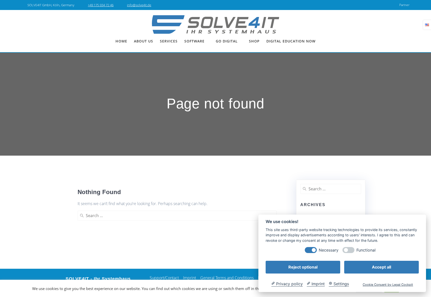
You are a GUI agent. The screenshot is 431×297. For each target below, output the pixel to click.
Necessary (328, 250)
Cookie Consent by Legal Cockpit (388, 284)
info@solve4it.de (139, 5)
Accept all (381, 266)
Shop (254, 41)
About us (143, 41)
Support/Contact (164, 278)
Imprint (189, 278)
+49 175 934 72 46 (100, 5)
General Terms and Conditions (227, 278)
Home (121, 41)
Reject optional (303, 266)
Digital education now (291, 41)
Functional (366, 250)
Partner (404, 5)
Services (169, 41)
